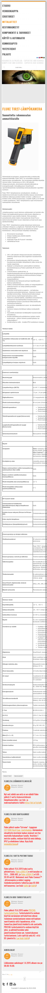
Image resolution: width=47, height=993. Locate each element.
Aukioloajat (9, 950)
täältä (26, 885)
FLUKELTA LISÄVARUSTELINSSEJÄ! (18, 781)
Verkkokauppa (10, 11)
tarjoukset (18, 776)
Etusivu (6, 5)
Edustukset (8, 16)
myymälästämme (11, 844)
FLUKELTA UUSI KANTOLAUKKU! (16, 814)
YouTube (14, 984)
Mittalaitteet (9, 22)
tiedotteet (7, 776)
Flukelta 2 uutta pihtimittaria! (18, 855)
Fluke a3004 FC (27, 874)
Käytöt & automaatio (13, 38)
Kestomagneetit (10, 27)
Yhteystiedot (9, 49)
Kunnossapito (9, 43)
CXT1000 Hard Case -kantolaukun (18, 830)
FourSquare (18, 984)
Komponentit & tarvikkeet (16, 32)
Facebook (7, 984)
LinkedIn (11, 984)
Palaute (6, 54)
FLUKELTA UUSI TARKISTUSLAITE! (17, 897)
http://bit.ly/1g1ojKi (33, 802)
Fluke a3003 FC (22, 871)
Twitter (3, 984)
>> (11, 974)
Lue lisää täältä (22, 938)
